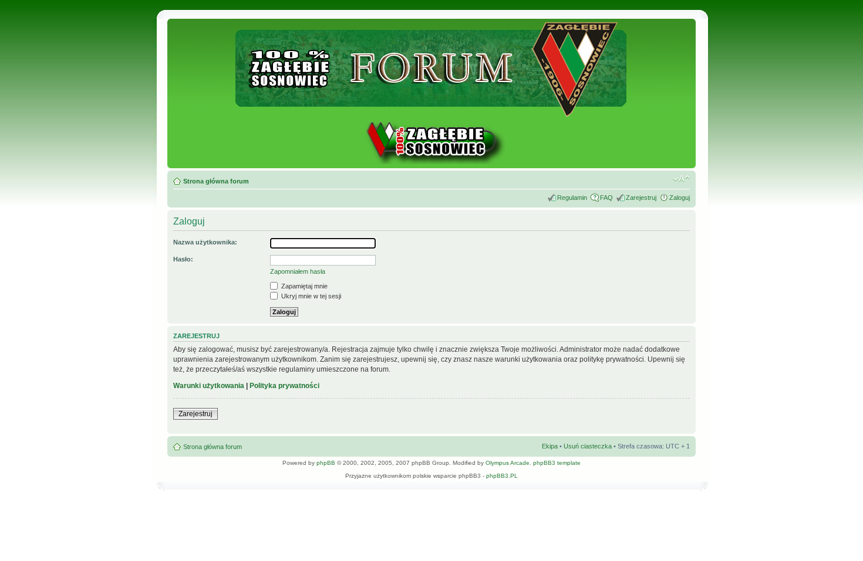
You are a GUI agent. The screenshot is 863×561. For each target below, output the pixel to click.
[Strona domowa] (431, 162)
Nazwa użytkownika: (205, 242)
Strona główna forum (216, 181)
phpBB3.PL (502, 475)
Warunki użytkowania (208, 386)
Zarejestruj (641, 197)
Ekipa (550, 446)
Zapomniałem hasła (297, 271)
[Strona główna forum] (432, 112)
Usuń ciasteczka (588, 446)
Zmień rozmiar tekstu (681, 179)
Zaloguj (679, 197)
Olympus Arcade (508, 463)
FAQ (606, 197)
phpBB (325, 463)
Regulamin (572, 197)
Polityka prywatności (284, 386)
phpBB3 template (557, 463)
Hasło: (183, 259)
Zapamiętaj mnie (303, 286)
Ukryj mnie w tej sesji (310, 296)
